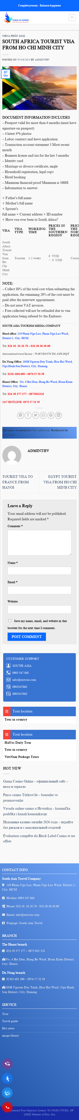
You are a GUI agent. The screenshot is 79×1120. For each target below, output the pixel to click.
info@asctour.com (27, 914)
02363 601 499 (15, 979)
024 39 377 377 (16, 951)
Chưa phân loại (13, 36)
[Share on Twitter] (35, 415)
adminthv (42, 59)
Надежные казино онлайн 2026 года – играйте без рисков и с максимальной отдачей (38, 825)
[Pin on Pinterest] (50, 415)
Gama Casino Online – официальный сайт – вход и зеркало (35, 784)
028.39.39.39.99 (49, 906)
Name (13, 562)
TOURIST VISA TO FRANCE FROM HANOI (17, 482)
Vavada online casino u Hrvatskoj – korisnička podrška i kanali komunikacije (36, 811)
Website (13, 601)
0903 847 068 (26, 898)
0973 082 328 (36, 951)
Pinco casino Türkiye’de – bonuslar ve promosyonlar (30, 797)
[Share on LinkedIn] (58, 415)
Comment (15, 526)
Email (12, 582)
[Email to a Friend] (43, 415)
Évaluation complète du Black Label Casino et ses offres (39, 838)
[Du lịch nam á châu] (21, 17)
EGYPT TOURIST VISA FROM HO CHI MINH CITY (60, 482)
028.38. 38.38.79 (26, 906)
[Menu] (72, 17)
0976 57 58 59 (36, 979)
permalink (8, 434)
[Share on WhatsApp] (20, 415)
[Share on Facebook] (28, 415)
